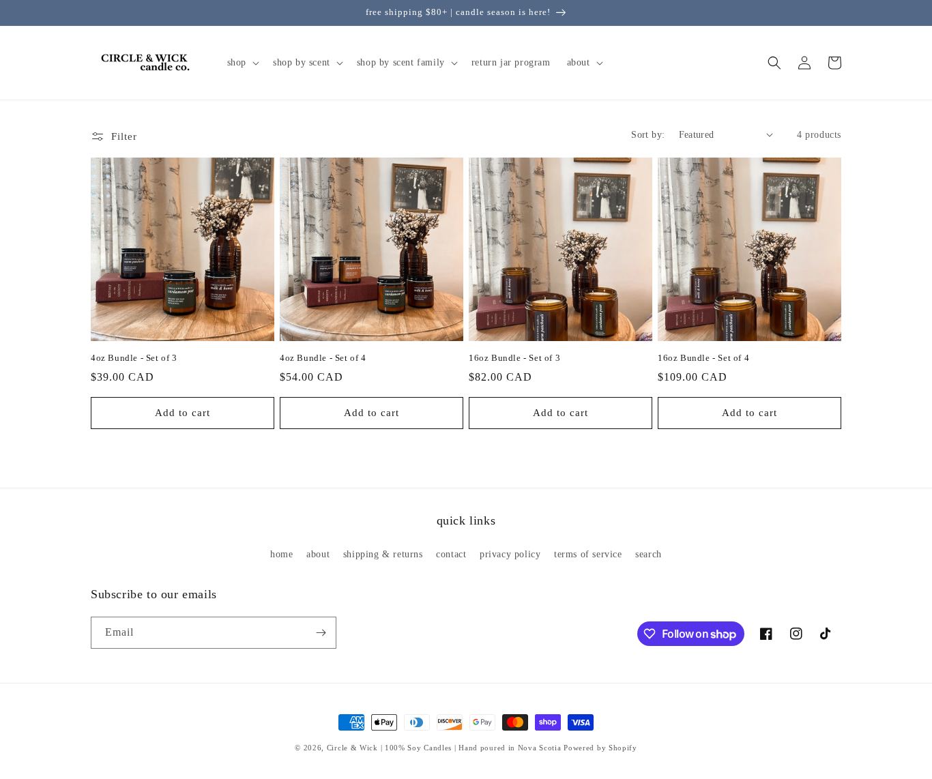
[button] (242, 62)
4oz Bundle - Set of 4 (323, 358)
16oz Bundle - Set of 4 (703, 358)
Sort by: (648, 135)
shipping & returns (383, 554)
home (281, 554)
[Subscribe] (321, 633)
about (318, 554)
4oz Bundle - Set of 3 (134, 358)
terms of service (588, 554)
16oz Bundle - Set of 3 (514, 358)
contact (451, 554)
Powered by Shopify (600, 748)
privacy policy (510, 554)
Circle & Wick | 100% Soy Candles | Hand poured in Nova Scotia (444, 748)
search (648, 554)
